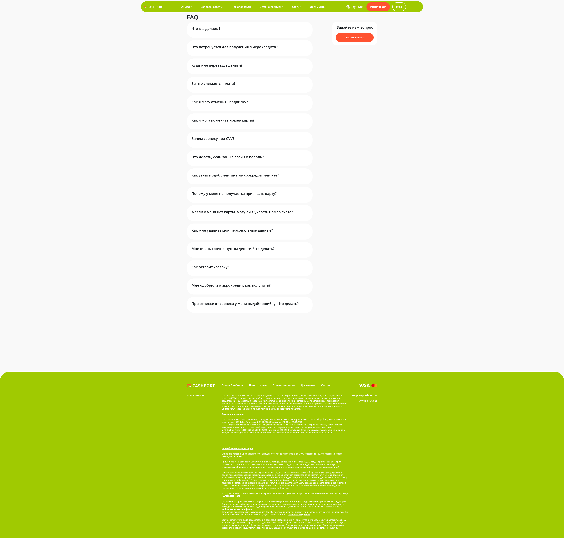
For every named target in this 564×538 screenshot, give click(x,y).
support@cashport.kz (364, 395)
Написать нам (258, 385)
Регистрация (378, 6)
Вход (399, 6)
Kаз (360, 6)
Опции (185, 6)
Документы (317, 6)
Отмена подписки (271, 7)
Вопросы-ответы (211, 7)
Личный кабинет (232, 385)
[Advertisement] (282, 339)
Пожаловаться (241, 7)
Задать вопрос (355, 37)
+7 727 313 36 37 (368, 401)
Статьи (296, 7)
